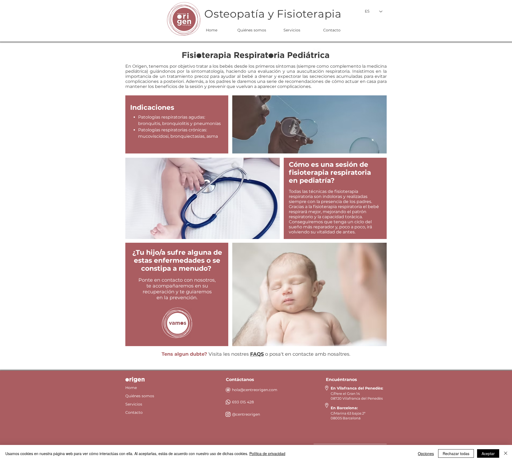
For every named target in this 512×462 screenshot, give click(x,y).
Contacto (134, 412)
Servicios (133, 404)
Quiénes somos (139, 396)
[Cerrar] (505, 453)
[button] (177, 322)
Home (131, 387)
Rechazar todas (456, 453)
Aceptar (488, 453)
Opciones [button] (426, 453)
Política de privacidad (267, 453)
